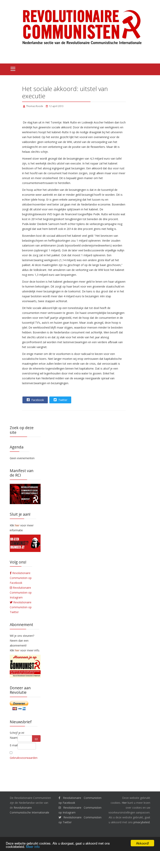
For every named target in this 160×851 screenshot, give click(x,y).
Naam (14, 737)
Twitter (62, 400)
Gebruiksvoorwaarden (23, 758)
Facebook (37, 400)
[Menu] (13, 69)
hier (17, 650)
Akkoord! (142, 843)
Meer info (33, 846)
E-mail (14, 745)
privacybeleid (141, 822)
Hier (124, 803)
